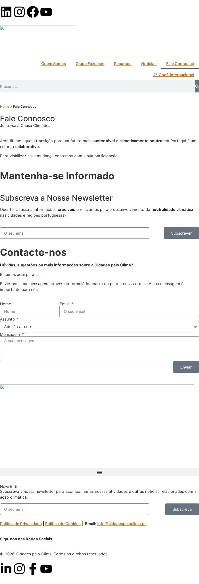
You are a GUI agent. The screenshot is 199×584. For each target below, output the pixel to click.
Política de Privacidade (21, 523)
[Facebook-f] (33, 569)
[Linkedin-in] (6, 569)
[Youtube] (46, 12)
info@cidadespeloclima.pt (121, 523)
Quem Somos (53, 63)
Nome (5, 304)
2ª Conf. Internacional (173, 74)
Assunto (8, 319)
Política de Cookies (63, 523)
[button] (99, 472)
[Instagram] (19, 12)
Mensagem (10, 334)
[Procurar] (197, 86)
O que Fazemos (90, 63)
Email (65, 304)
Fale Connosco (180, 63)
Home (4, 106)
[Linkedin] (6, 12)
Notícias (149, 63)
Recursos (123, 63)
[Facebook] (33, 12)
